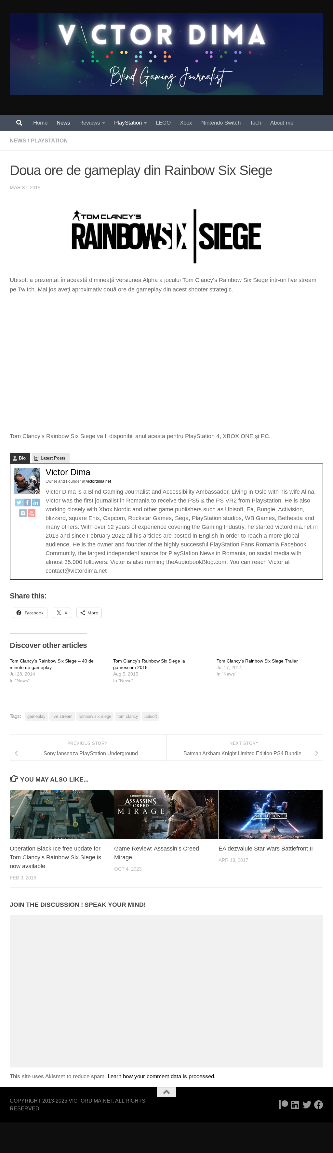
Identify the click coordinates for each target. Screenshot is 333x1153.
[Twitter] (19, 504)
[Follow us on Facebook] (318, 1104)
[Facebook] (27, 504)
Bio (22, 458)
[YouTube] (31, 514)
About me (281, 123)
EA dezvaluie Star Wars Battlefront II (266, 848)
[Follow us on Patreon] (283, 1104)
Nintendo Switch (221, 123)
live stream (62, 716)
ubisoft (150, 716)
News (63, 123)
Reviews (89, 123)
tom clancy (127, 716)
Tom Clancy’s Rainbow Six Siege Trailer (257, 661)
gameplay (36, 716)
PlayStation (128, 123)
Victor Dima (68, 472)
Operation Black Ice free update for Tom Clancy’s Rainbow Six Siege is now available (55, 857)
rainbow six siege (95, 716)
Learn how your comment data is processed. (162, 1076)
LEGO (163, 123)
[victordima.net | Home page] (166, 54)
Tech (255, 123)
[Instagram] (23, 514)
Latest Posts (53, 458)
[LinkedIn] (36, 504)
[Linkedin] (295, 1104)
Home (40, 123)
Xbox (186, 123)
